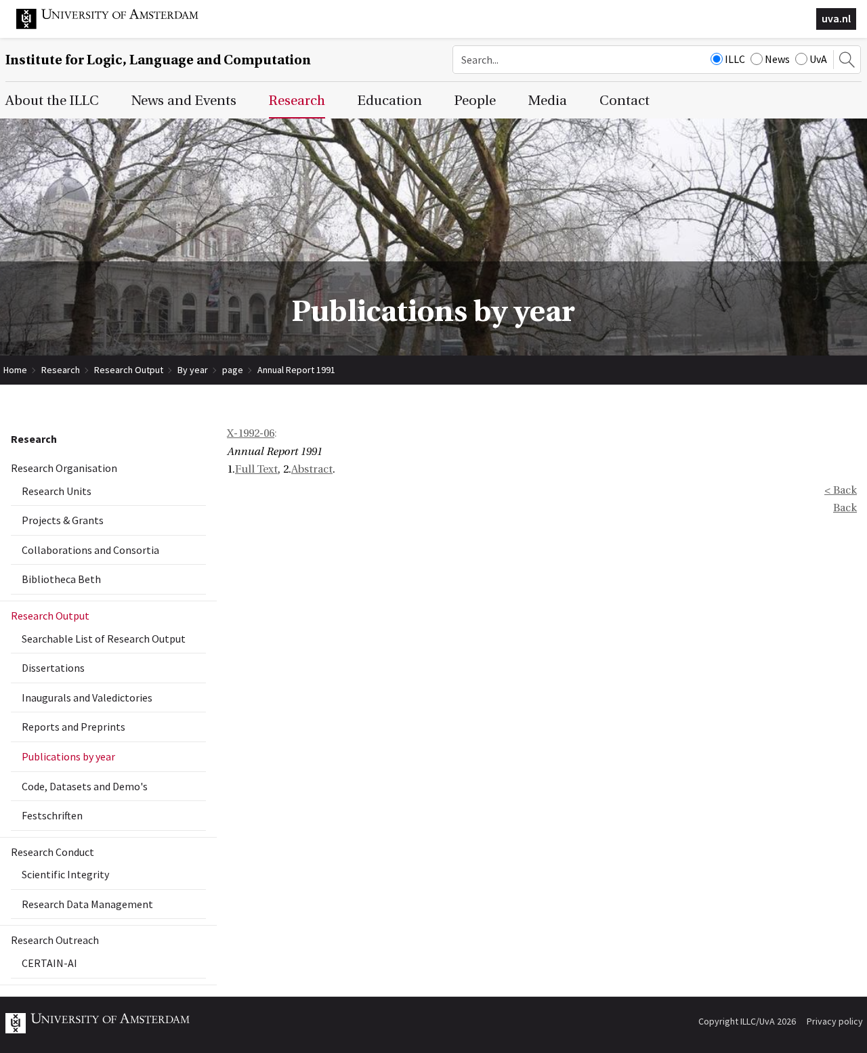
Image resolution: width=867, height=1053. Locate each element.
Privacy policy (835, 1021)
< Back (840, 490)
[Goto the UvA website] (117, 26)
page (232, 370)
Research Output (128, 370)
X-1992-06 (250, 433)
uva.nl (836, 18)
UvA (818, 59)
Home (15, 370)
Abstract (312, 469)
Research (60, 370)
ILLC (735, 59)
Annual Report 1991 (296, 370)
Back (845, 508)
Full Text (256, 469)
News (777, 59)
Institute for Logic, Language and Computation (158, 60)
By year (192, 370)
